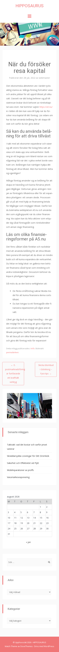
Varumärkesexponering (18, 477)
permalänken (12, 352)
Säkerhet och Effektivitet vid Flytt (23, 463)
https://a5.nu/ (45, 106)
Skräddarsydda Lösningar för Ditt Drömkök (28, 456)
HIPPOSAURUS (30, 5)
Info (33, 348)
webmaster (44, 77)
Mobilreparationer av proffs (20, 470)
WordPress (49, 646)
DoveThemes (26, 646)
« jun (28, 542)
